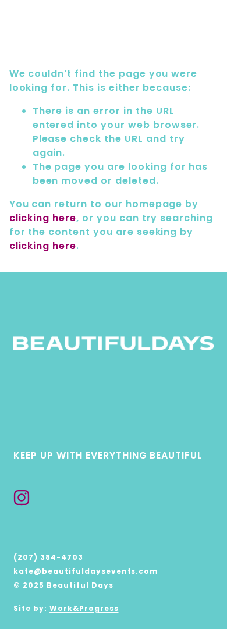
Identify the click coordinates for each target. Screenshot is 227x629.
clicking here (42, 218)
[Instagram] (21, 497)
